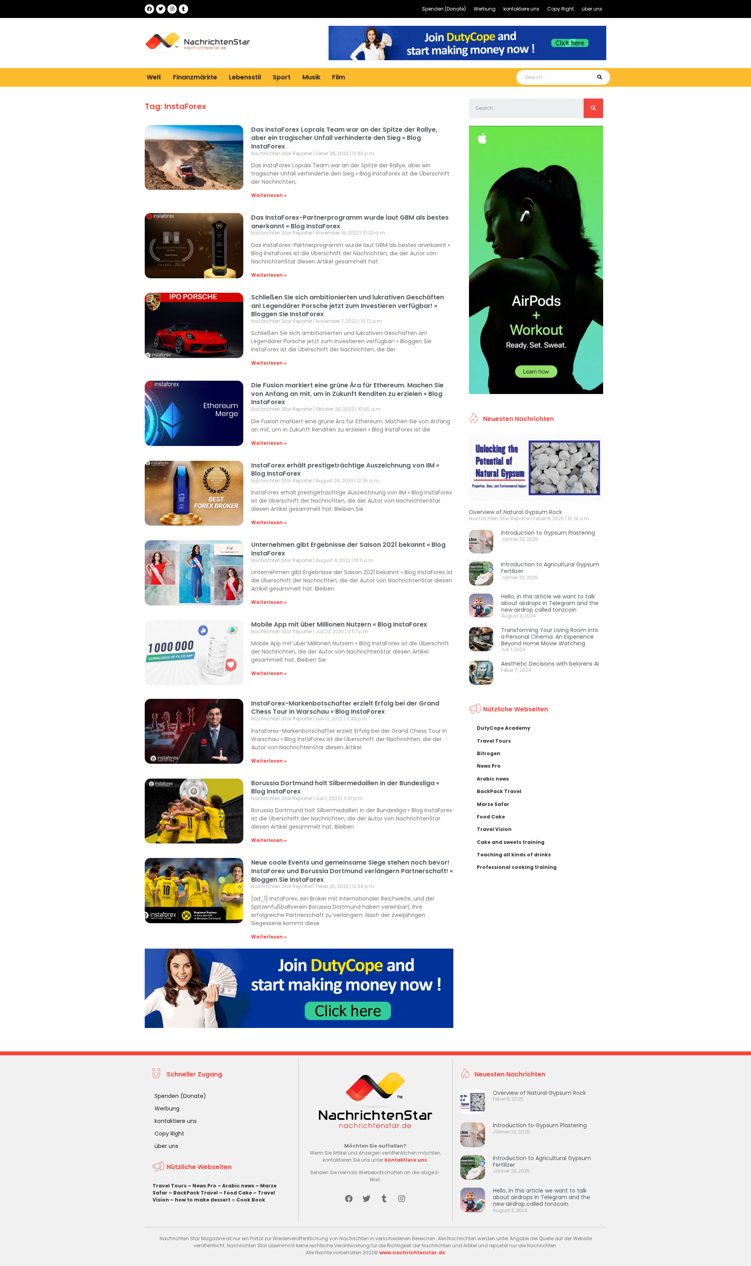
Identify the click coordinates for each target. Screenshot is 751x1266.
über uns (592, 8)
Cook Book (250, 1199)
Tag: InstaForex (175, 106)
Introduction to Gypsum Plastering (548, 533)
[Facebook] (149, 9)
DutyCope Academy (503, 728)
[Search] (599, 77)
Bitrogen (488, 753)
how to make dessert (202, 1199)
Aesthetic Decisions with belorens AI (550, 664)
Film (338, 77)
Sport (282, 77)
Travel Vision (494, 829)
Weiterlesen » (269, 195)
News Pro (489, 766)
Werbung (485, 8)
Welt (154, 77)
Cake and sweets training (510, 842)
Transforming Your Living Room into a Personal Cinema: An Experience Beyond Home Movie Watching (549, 636)
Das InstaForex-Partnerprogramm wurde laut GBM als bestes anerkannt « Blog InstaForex (350, 222)
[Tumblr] (183, 9)
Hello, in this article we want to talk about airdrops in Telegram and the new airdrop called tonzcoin (549, 603)
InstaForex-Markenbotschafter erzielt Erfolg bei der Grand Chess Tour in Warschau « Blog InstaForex (345, 707)
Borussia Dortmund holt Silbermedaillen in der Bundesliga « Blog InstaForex (345, 787)
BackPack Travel (499, 791)
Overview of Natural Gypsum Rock (515, 512)
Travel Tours (494, 741)
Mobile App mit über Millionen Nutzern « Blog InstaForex (339, 624)
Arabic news (493, 778)
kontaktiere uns (521, 8)
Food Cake (491, 816)
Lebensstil (245, 77)
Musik (311, 77)
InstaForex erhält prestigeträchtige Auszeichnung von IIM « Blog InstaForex (345, 469)
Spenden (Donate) (444, 8)
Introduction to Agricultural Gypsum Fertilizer (550, 567)
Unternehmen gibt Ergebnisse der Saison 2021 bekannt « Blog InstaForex (348, 549)
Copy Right (560, 8)
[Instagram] (172, 9)
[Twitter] (160, 9)
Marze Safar (493, 804)
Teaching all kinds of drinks (514, 854)
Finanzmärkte (195, 77)
